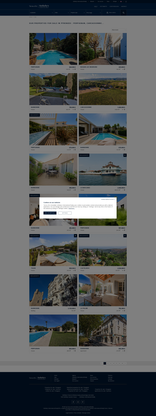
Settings (65, 213)
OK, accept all (50, 213)
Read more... (72, 208)
